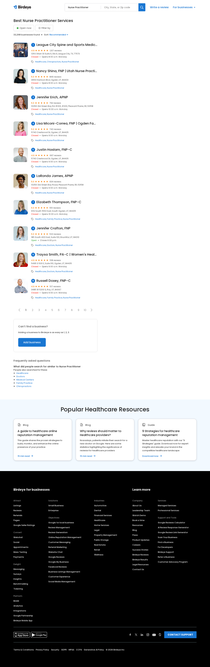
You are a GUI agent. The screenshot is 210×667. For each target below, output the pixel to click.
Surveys (17, 574)
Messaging (18, 569)
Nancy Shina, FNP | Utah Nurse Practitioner (66, 71)
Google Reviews (56, 557)
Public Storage (101, 540)
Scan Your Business (167, 537)
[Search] (141, 7)
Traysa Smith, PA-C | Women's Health (66, 254)
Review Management (59, 527)
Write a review (159, 7)
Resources (137, 525)
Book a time (138, 520)
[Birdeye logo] (22, 7)
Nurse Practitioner (70, 61)
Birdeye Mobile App (22, 620)
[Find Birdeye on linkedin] (142, 634)
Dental (97, 510)
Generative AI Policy (94, 649)
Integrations (19, 610)
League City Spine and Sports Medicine (67, 45)
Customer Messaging (59, 542)
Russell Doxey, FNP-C (53, 281)
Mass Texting (20, 552)
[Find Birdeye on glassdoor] (160, 634)
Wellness (98, 554)
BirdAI (16, 600)
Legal (96, 530)
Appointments (20, 547)
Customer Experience (59, 576)
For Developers (165, 547)
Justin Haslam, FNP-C (54, 150)
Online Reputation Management (64, 537)
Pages (16, 520)
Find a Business (165, 542)
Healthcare (40, 61)
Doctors (51, 245)
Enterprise (53, 510)
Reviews (17, 510)
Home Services (101, 525)
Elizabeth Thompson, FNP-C (58, 202)
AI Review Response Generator (173, 527)
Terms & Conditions (23, 649)
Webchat (18, 537)
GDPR (64, 649)
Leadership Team (141, 510)
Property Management (105, 535)
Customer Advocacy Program (173, 562)
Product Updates (140, 540)
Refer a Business (166, 557)
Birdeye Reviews (140, 554)
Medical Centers (25, 379)
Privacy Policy (42, 649)
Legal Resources (140, 564)
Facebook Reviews (57, 566)
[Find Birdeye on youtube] (154, 634)
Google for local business (61, 522)
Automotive (100, 505)
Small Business (56, 505)
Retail (97, 549)
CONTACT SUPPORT (180, 634)
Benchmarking (20, 583)
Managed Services (167, 505)
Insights (17, 579)
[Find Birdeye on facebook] (130, 634)
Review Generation (58, 532)
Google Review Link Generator (173, 532)
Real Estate (100, 544)
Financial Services (103, 515)
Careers (136, 544)
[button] (91, 310)
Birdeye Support (166, 552)
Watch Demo (139, 515)
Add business (32, 342)
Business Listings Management (64, 571)
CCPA (79, 649)
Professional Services (168, 510)
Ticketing (18, 588)
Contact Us (138, 569)
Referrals (17, 515)
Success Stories (140, 549)
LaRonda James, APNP (54, 176)
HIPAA (71, 649)
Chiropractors (54, 61)
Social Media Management (61, 581)
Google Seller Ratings (24, 525)
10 (85, 310)
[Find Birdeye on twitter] (136, 634)
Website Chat (55, 552)
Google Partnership (23, 615)
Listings (17, 505)
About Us (137, 505)
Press (135, 535)
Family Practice (54, 219)
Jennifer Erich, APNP (52, 97)
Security (55, 649)
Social (16, 542)
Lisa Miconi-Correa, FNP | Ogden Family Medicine (66, 123)
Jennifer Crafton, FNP (53, 228)
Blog (134, 530)
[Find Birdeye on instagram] (148, 634)
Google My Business (58, 562)
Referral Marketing (57, 547)
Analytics (18, 605)
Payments (18, 557)
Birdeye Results (140, 559)
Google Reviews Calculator (171, 522)
